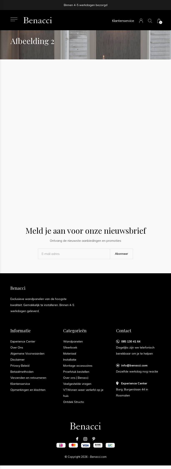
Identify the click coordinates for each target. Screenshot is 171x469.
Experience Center (22, 341)
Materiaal (69, 353)
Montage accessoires (77, 365)
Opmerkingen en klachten (27, 390)
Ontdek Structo (73, 402)
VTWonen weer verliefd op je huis (83, 393)
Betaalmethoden (22, 372)
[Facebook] (77, 439)
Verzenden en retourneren (28, 378)
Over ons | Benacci (75, 378)
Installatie (69, 359)
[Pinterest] (93, 439)
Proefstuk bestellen (76, 372)
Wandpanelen (73, 341)
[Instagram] (85, 439)
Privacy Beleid (19, 365)
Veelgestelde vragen (77, 384)
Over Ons (16, 347)
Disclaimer (17, 359)
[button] (14, 19)
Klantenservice (123, 21)
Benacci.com (98, 456)
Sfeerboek (70, 347)
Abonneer (121, 254)
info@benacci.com (134, 365)
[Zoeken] (150, 21)
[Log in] (141, 21)
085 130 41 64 (130, 341)
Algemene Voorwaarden (27, 353)
